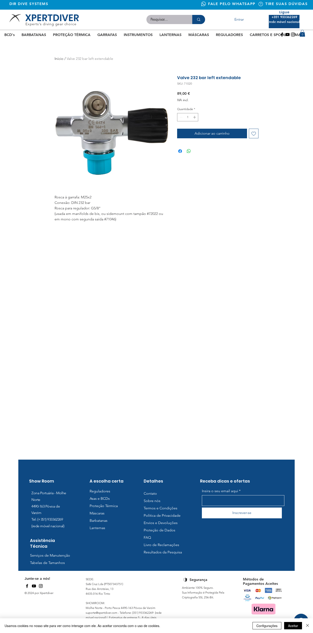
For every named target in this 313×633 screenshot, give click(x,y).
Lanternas (97, 528)
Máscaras (97, 513)
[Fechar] (307, 625)
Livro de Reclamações (161, 545)
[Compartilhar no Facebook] (180, 151)
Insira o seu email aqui (220, 491)
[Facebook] (282, 34)
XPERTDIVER (52, 17)
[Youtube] (287, 34)
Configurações (266, 625)
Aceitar (293, 625)
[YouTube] (33, 586)
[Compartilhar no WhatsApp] (189, 151)
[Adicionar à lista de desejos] (253, 133)
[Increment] (195, 117)
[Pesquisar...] (198, 19)
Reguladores (100, 491)
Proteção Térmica (104, 506)
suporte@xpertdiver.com (101, 612)
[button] (302, 33)
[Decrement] (180, 117)
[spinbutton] (187, 117)
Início (59, 58)
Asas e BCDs (100, 498)
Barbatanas (98, 520)
